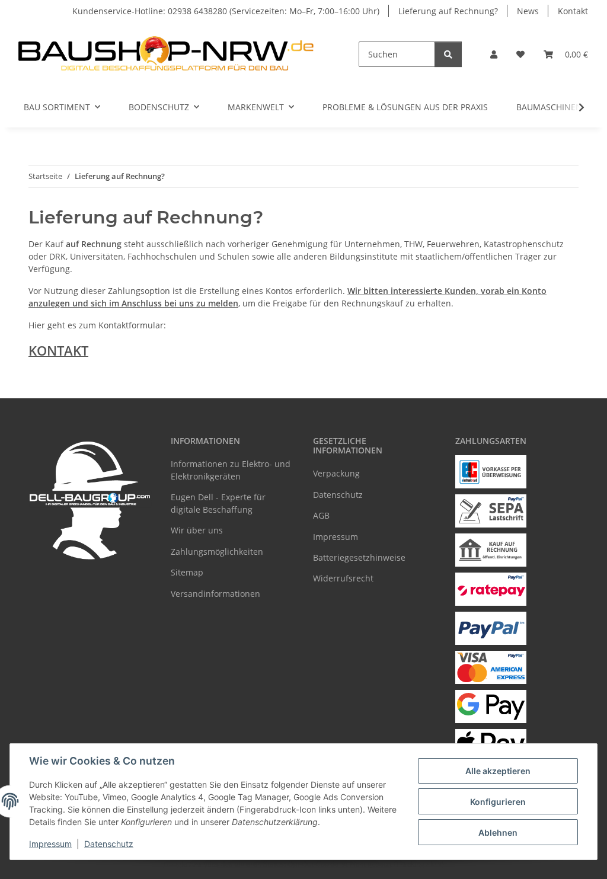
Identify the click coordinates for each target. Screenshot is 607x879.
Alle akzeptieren (498, 771)
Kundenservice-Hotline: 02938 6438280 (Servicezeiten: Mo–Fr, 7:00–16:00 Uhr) (225, 11)
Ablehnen (497, 832)
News (528, 11)
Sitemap (187, 572)
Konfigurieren (498, 802)
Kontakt (573, 11)
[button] (494, 54)
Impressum (50, 844)
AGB (321, 515)
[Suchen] (448, 54)
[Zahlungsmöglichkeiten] (490, 471)
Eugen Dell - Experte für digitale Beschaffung (218, 503)
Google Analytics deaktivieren (212, 864)
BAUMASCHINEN (549, 107)
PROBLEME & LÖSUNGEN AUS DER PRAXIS (405, 107)
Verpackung (336, 473)
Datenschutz (108, 844)
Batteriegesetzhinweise (359, 557)
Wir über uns (197, 530)
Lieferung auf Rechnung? (448, 11)
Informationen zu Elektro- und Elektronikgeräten (230, 470)
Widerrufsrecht (343, 578)
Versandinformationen (215, 593)
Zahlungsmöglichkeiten (217, 551)
